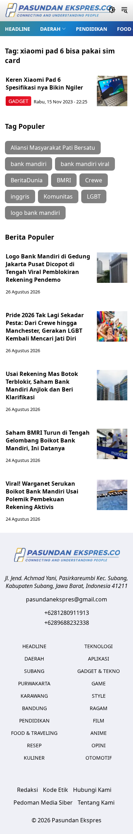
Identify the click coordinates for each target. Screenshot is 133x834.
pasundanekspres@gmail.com (66, 599)
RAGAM (98, 708)
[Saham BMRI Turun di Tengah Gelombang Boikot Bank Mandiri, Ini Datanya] (112, 444)
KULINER (34, 757)
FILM (98, 720)
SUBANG (34, 671)
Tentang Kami (96, 802)
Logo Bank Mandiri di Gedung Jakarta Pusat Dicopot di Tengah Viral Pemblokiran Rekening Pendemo (48, 268)
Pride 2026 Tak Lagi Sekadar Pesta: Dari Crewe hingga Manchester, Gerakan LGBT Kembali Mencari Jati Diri (45, 326)
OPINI (99, 745)
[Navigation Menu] (124, 10)
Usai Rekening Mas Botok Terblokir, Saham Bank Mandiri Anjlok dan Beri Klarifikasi (42, 385)
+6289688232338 (66, 623)
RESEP (34, 745)
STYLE (99, 695)
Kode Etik (55, 790)
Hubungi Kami (92, 790)
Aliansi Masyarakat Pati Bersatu (53, 148)
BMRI (64, 180)
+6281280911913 (66, 613)
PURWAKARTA (34, 683)
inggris (20, 196)
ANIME (98, 733)
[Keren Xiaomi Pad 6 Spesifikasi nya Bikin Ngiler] (112, 91)
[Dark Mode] (112, 10)
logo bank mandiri (35, 213)
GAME (99, 683)
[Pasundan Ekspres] (58, 11)
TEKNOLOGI (98, 646)
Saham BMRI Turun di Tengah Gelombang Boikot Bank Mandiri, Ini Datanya (48, 440)
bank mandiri (28, 164)
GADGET (18, 101)
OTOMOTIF (98, 757)
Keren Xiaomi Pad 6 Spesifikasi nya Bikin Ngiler (44, 83)
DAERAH (50, 28)
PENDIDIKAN (91, 28)
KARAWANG (34, 695)
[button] (53, 28)
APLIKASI (98, 658)
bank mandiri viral (85, 164)
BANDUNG (34, 708)
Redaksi (27, 790)
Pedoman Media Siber (43, 802)
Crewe (93, 180)
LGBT (94, 196)
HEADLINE (17, 28)
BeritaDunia (27, 180)
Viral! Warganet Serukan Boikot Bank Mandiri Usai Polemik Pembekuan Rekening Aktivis (42, 495)
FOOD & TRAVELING (34, 733)
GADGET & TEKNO (98, 671)
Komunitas (58, 196)
